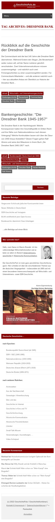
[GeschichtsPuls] (27, 9)
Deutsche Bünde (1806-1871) (17, 372)
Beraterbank (23, 97)
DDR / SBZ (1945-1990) (15, 355)
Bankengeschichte (9, 97)
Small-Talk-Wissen (13, 430)
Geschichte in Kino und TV (16, 409)
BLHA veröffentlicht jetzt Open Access (16, 217)
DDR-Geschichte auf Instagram (13, 212)
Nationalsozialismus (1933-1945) (18, 359)
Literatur (24, 160)
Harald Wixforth (39, 168)
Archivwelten (11, 387)
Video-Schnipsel (12, 439)
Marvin (4, 468)
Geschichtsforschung (10, 160)
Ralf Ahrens (6, 171)
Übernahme (20, 101)
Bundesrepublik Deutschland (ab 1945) (25, 156)
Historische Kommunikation (16, 417)
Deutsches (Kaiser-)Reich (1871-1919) (21, 368)
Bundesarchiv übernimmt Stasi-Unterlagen (17, 221)
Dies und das (11, 400)
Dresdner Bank (8, 101)
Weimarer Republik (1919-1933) (18, 363)
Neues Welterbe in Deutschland (13, 208)
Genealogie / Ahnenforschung (17, 396)
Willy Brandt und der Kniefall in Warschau (30, 464)
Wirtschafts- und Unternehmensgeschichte (26, 93)
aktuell (4, 93)
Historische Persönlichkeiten (17, 422)
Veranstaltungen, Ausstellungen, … (19, 435)
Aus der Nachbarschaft (15, 391)
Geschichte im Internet (15, 404)
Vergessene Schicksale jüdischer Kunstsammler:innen (22, 204)
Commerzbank (36, 97)
